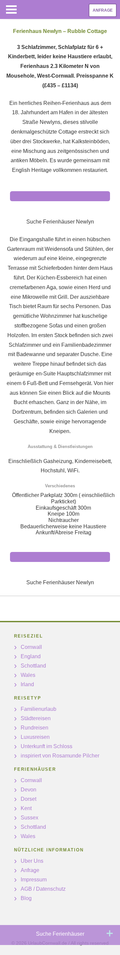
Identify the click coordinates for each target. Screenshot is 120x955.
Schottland (33, 666)
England (31, 656)
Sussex (29, 817)
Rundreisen (34, 727)
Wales (28, 675)
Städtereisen (36, 718)
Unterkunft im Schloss (46, 746)
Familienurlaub (38, 709)
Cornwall (31, 647)
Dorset (28, 799)
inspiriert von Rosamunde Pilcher (60, 755)
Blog (26, 898)
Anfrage (103, 10)
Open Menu (11, 9)
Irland (27, 684)
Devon (28, 789)
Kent (26, 808)
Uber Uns (32, 861)
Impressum (34, 879)
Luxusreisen (35, 737)
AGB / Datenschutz (43, 889)
